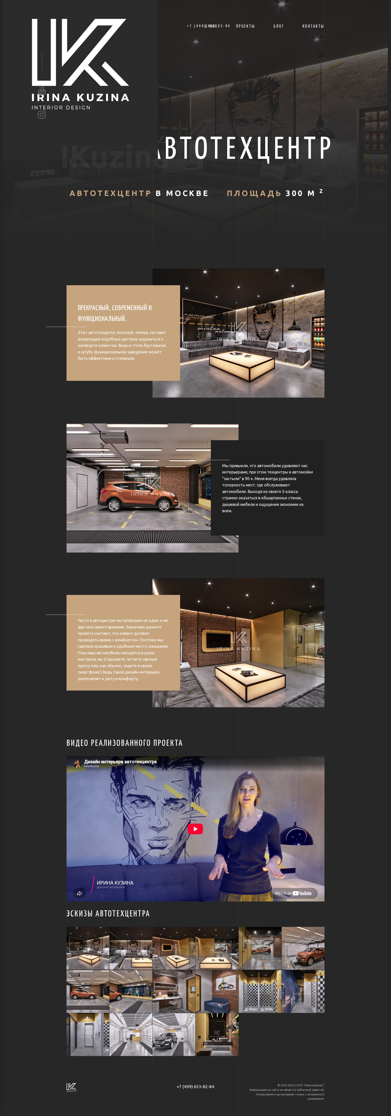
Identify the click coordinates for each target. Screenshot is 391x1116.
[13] (88, 1034)
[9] (174, 991)
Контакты (313, 26)
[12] (303, 991)
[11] (260, 991)
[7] (88, 991)
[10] (217, 991)
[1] (88, 948)
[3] (174, 948)
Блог (279, 26)
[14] (131, 1034)
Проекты (245, 26)
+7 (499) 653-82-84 (195, 1086)
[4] (217, 948)
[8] (131, 991)
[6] (303, 948)
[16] (217, 1034)
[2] (131, 948)
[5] (260, 948)
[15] (174, 1034)
